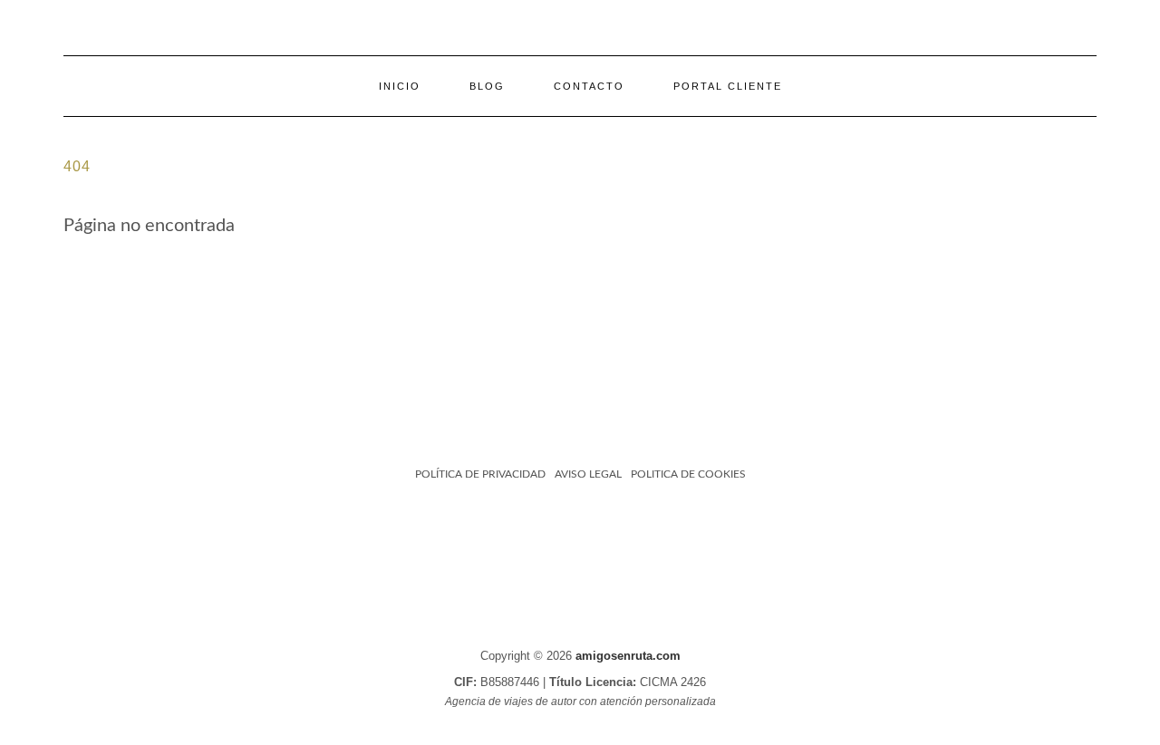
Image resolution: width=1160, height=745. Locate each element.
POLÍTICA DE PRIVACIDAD (480, 474)
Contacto (589, 86)
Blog (487, 86)
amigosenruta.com (628, 656)
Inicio (399, 86)
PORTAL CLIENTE (727, 86)
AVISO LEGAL (588, 474)
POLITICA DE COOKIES (688, 474)
